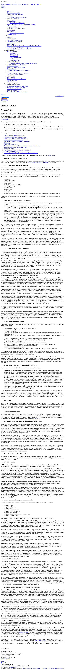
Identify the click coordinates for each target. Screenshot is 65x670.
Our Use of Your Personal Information (13, 140)
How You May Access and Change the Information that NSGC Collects (22, 145)
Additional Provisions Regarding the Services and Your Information (21, 153)
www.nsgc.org (4, 119)
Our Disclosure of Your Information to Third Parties (17, 141)
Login (3, 6)
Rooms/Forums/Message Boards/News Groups (15, 147)
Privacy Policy (26, 668)
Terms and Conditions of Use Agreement (38, 162)
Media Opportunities (6, 4)
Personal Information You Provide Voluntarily (15, 137)
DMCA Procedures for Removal (56, 668)
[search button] (1, 3)
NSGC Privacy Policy (40, 640)
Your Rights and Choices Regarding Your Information (17, 150)
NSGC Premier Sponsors (33, 4)
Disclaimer (33, 668)
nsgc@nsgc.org (12, 667)
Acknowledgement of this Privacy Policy (14, 135)
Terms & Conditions (42, 668)
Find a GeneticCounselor (4, 101)
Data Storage (7, 143)
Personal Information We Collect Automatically (15, 138)
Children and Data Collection (11, 144)
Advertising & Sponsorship (19, 4)
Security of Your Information (11, 151)
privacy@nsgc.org (50, 155)
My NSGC (58, 96)
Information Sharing (9, 148)
